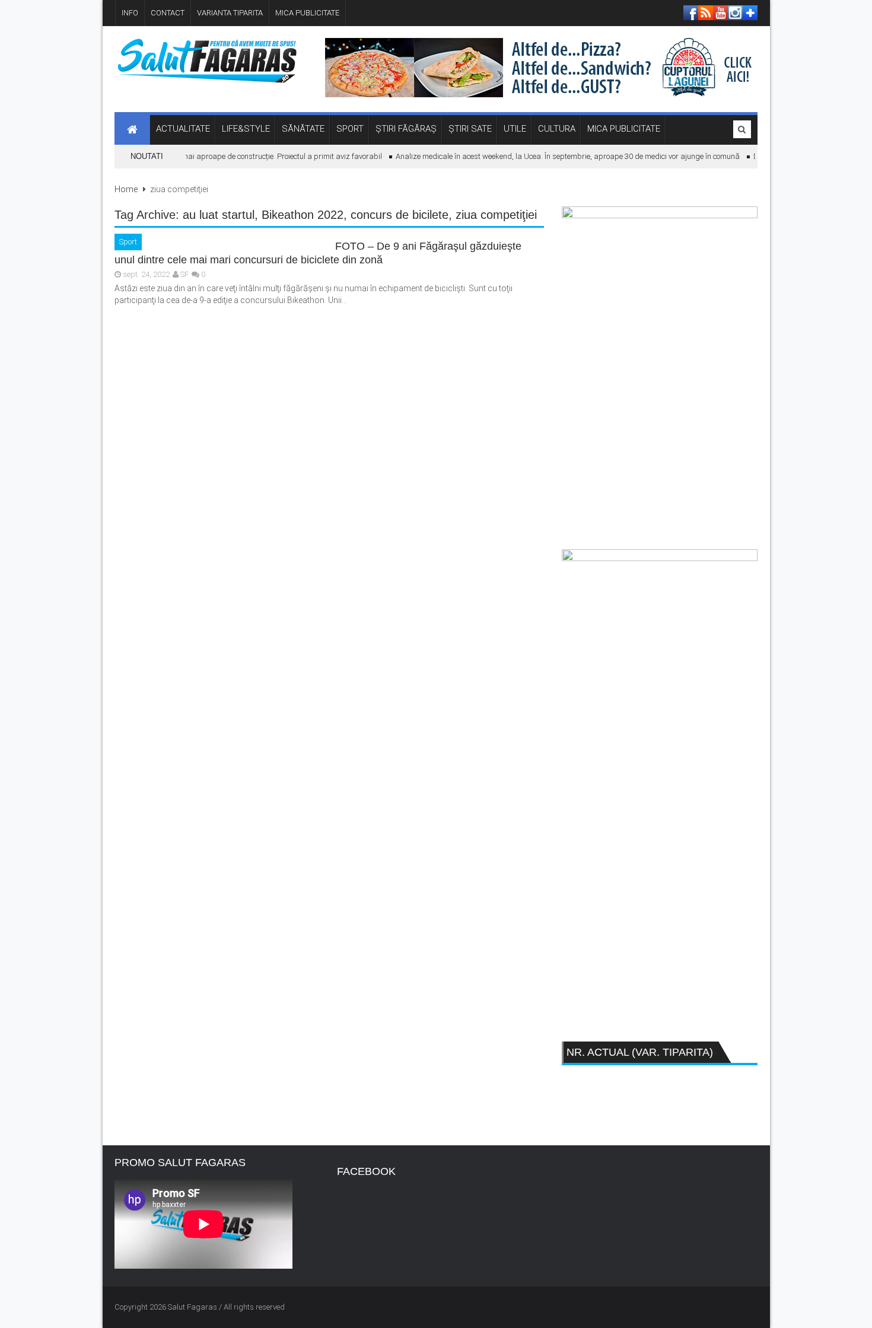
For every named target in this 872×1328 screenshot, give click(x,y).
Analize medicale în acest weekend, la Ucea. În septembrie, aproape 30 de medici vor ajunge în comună (559, 156)
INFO (130, 12)
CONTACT (167, 12)
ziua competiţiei (496, 214)
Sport (128, 241)
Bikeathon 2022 (302, 214)
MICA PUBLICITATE (307, 12)
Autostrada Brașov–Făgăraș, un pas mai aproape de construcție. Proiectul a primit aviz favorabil (208, 156)
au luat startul (218, 214)
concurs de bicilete (399, 214)
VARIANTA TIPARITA (230, 12)
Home (126, 189)
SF (184, 274)
